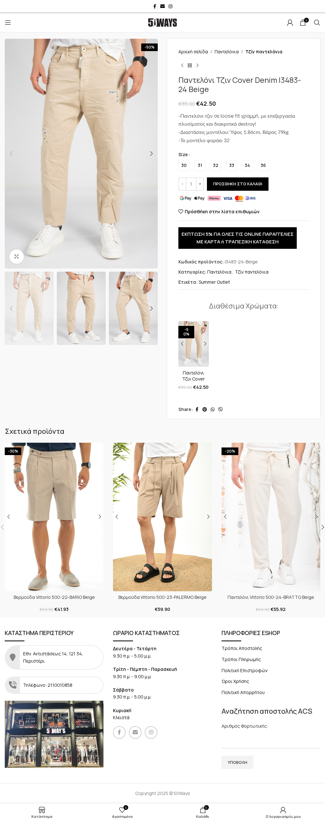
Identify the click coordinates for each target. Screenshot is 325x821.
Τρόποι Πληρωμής (241, 659)
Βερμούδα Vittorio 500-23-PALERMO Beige (162, 597)
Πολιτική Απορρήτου (243, 692)
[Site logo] (162, 22)
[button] (11, 153)
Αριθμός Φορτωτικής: (245, 726)
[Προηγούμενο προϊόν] (182, 65)
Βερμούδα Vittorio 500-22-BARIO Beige (54, 597)
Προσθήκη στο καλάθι (237, 184)
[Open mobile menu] (8, 22)
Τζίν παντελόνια (263, 52)
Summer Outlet (214, 282)
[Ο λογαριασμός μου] (290, 22)
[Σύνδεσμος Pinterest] (205, 409)
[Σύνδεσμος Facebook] (154, 6)
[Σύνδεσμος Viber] (220, 409)
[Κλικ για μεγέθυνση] (17, 256)
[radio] (183, 165)
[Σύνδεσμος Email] (162, 6)
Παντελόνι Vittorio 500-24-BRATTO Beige (271, 597)
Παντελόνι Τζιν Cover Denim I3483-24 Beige (193, 382)
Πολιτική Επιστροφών (245, 670)
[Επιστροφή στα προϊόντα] (190, 65)
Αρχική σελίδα (193, 52)
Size (183, 154)
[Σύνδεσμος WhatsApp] (212, 409)
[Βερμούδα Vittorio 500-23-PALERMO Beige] (162, 517)
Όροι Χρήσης (235, 681)
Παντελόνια (227, 52)
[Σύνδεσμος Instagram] (170, 6)
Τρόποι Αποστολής (242, 648)
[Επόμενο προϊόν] (197, 65)
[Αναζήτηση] (317, 22)
